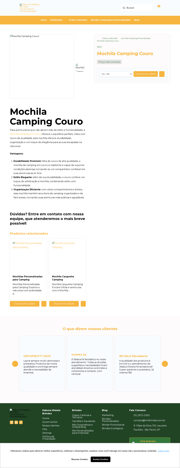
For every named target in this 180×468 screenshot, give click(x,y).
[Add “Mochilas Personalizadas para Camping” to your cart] (43, 304)
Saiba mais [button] (163, 451)
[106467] (162, 74)
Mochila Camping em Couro (25, 134)
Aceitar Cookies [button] (100, 459)
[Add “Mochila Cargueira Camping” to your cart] (83, 304)
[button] (146, 74)
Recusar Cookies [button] (79, 459)
